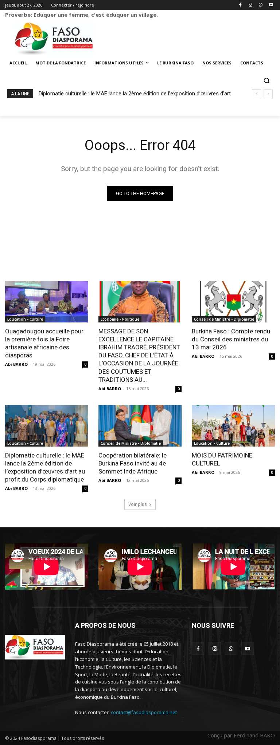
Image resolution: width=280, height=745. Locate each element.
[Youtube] (271, 5)
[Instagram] (250, 5)
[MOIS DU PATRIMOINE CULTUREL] (233, 426)
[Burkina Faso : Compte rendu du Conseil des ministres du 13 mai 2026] (233, 301)
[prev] (256, 93)
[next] (268, 93)
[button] (266, 80)
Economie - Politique (120, 319)
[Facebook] (240, 5)
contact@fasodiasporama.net (144, 712)
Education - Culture (25, 319)
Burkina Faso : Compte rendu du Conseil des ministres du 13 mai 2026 (231, 339)
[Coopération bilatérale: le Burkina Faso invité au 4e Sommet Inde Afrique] (140, 426)
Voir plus (137, 504)
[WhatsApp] (260, 5)
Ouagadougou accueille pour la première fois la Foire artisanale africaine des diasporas (44, 343)
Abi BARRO (16, 364)
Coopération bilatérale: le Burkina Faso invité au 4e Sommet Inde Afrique (132, 463)
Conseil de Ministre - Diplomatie (224, 319)
